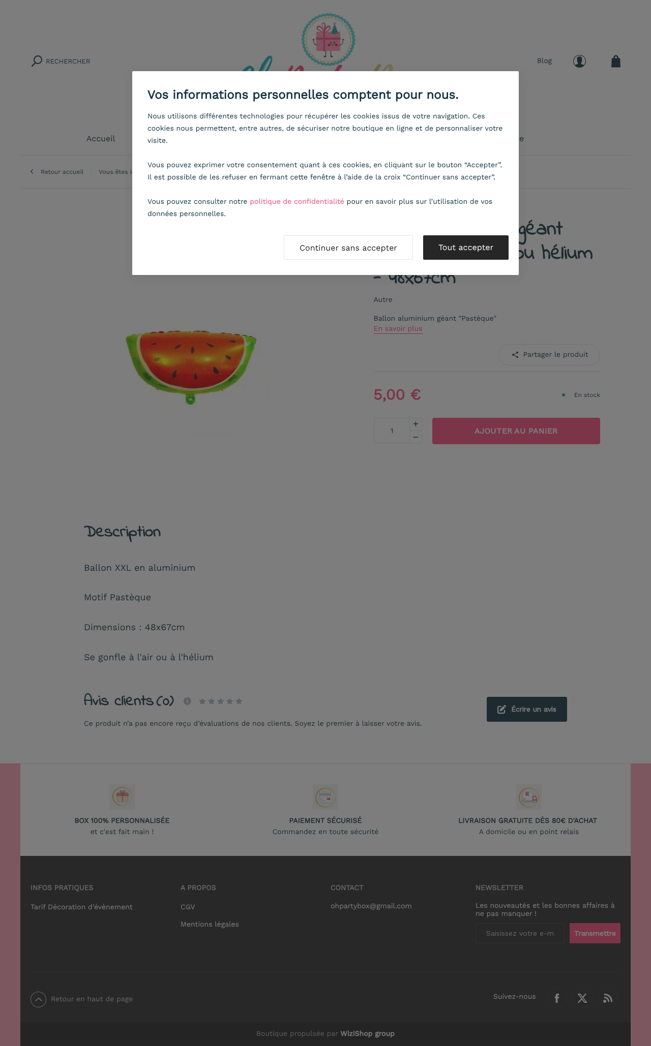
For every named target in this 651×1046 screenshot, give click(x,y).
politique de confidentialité (297, 202)
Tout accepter (465, 247)
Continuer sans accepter (348, 248)
